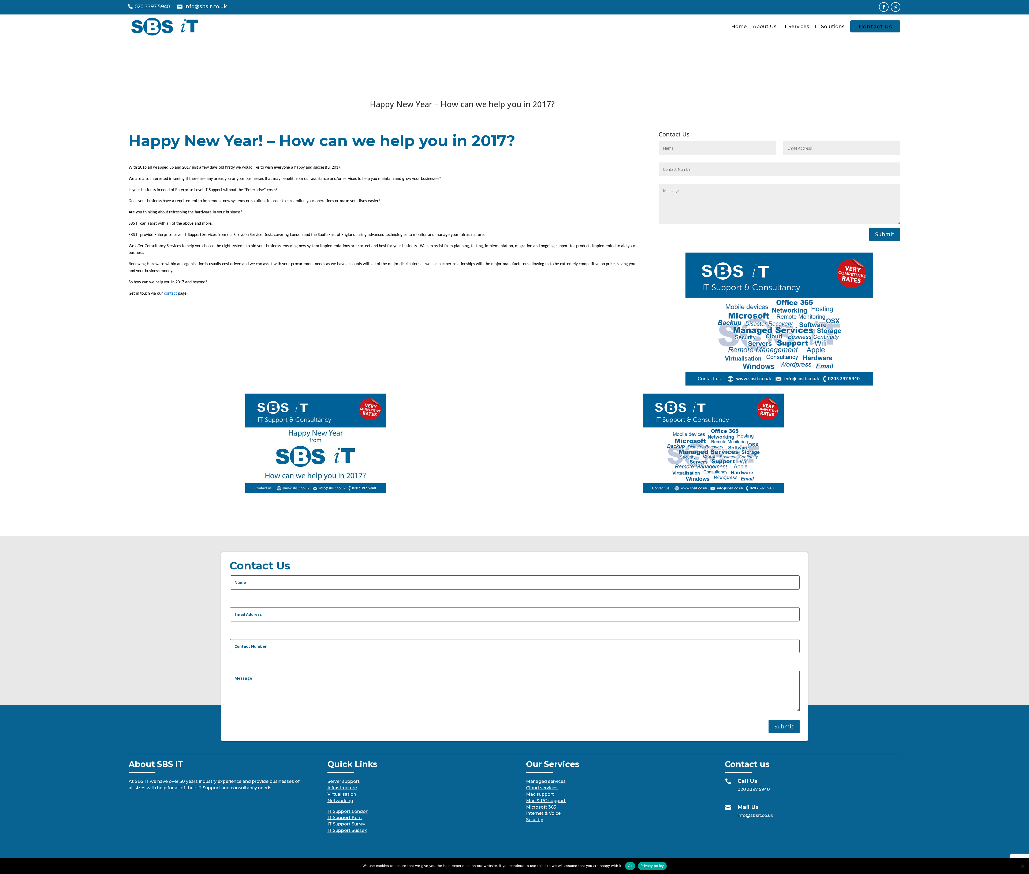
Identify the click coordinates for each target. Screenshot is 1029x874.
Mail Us (748, 807)
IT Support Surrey (346, 824)
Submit (884, 234)
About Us (764, 26)
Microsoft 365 (541, 807)
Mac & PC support (546, 800)
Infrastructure (342, 787)
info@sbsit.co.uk (205, 6)
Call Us (747, 781)
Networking (340, 800)
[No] (1022, 866)
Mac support (540, 794)
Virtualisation (341, 794)
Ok (630, 866)
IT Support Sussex (347, 830)
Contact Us (875, 26)
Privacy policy (652, 866)
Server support (343, 781)
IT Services (795, 26)
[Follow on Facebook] (884, 7)
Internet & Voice (543, 813)
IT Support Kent (344, 817)
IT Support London (347, 811)
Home (739, 26)
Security (534, 819)
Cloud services (542, 787)
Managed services (546, 781)
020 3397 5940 (152, 6)
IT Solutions (829, 26)
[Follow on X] (895, 7)
